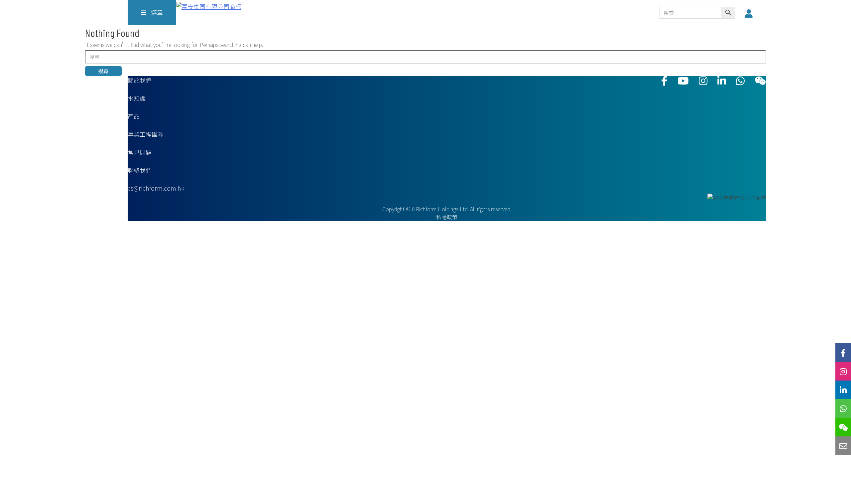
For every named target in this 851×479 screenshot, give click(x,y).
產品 (134, 116)
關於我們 (140, 80)
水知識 (137, 98)
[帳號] (750, 13)
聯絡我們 (140, 170)
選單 (156, 12)
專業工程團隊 (146, 134)
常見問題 (140, 152)
